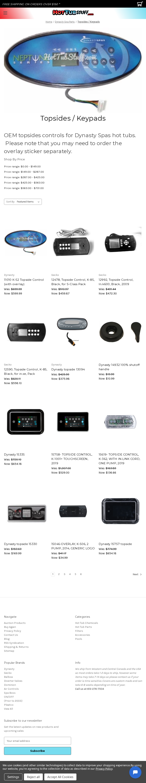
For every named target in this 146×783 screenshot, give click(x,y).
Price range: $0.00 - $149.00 (22, 166)
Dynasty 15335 (14, 454)
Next (136, 574)
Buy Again (10, 627)
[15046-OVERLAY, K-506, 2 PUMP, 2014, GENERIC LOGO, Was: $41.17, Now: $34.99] (73, 511)
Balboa (8, 677)
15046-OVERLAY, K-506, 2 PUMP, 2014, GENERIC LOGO (73, 546)
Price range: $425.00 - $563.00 (24, 182)
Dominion (10, 685)
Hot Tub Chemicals (86, 623)
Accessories (82, 635)
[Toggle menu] (5, 13)
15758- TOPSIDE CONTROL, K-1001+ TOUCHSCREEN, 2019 (71, 459)
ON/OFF (9, 696)
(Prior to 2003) (13, 700)
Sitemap (9, 650)
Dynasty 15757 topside (115, 544)
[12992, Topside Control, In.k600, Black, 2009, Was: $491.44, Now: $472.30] (120, 242)
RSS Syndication (14, 643)
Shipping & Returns (16, 647)
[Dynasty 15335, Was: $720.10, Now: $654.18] (26, 422)
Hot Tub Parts (83, 627)
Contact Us (11, 635)
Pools (78, 639)
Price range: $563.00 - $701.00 (24, 188)
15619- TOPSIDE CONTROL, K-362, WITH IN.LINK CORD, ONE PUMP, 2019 (119, 459)
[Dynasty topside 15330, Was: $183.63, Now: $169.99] (26, 511)
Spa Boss (10, 692)
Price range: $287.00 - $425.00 (24, 177)
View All (8, 708)
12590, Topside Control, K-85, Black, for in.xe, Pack (25, 372)
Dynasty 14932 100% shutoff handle (119, 367)
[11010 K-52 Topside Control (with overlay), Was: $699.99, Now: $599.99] (26, 242)
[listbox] (29, 202)
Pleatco (8, 704)
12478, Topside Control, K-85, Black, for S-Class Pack (72, 282)
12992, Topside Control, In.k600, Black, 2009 (116, 282)
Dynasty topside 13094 (68, 369)
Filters (79, 631)
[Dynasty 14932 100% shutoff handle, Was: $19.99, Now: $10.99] (120, 332)
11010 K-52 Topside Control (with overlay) (24, 282)
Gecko (8, 673)
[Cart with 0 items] (140, 5)
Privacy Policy (12, 631)
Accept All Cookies (60, 777)
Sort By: (10, 201)
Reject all (33, 777)
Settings (13, 777)
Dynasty (9, 669)
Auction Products (15, 623)
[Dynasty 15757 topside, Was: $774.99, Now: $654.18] (120, 511)
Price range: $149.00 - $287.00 (24, 171)
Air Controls (11, 688)
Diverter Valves (13, 681)
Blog (7, 639)
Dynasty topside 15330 (20, 544)
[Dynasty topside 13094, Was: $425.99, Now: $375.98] (73, 332)
